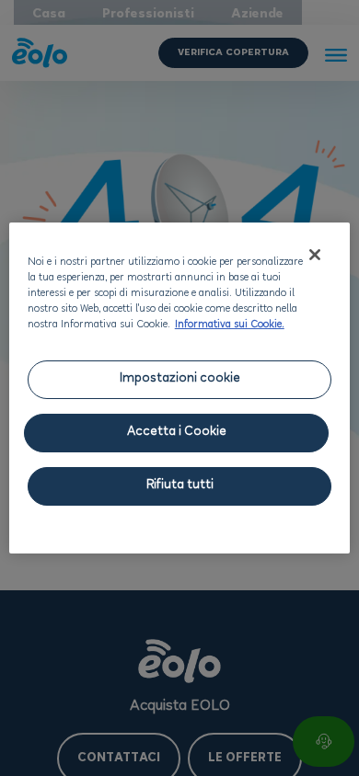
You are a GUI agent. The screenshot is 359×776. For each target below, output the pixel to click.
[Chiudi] (315, 254)
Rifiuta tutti (180, 486)
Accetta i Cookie (176, 432)
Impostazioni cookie (180, 379)
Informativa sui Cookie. (229, 325)
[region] (180, 388)
